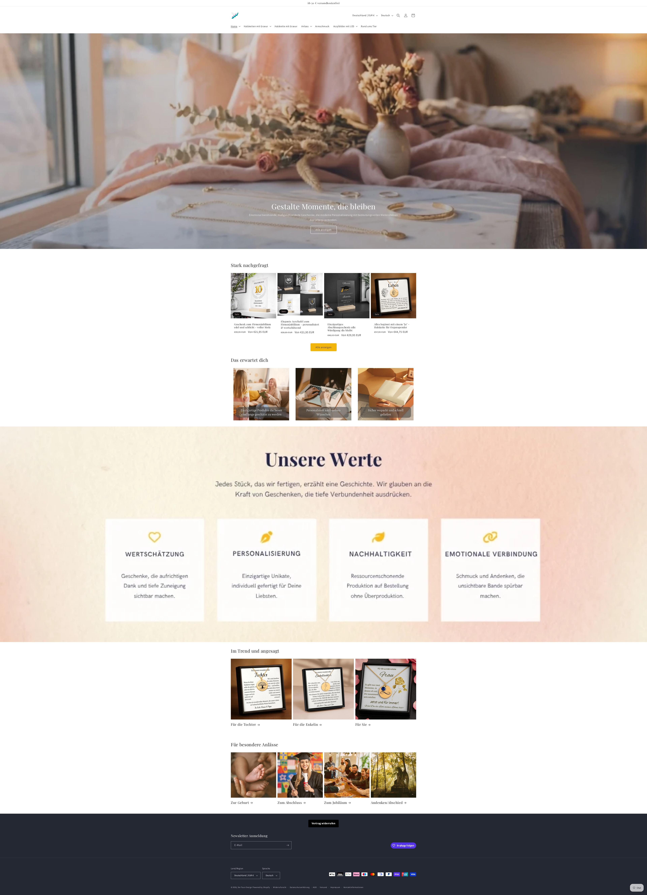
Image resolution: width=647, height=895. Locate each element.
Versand (323, 887)
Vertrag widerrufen (323, 823)
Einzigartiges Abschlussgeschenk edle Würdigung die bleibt (342, 327)
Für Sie (361, 724)
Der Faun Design (245, 887)
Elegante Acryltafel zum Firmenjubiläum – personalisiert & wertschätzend (300, 324)
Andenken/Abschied (387, 803)
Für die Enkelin (305, 724)
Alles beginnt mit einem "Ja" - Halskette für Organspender (391, 326)
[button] (235, 26)
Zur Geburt (240, 803)
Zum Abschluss (290, 803)
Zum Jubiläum (335, 803)
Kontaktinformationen (353, 887)
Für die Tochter (243, 724)
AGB (314, 887)
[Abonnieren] (287, 845)
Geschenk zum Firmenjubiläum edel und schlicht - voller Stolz (252, 326)
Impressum (335, 887)
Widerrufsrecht (279, 887)
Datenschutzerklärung (300, 887)
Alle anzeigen (324, 229)
